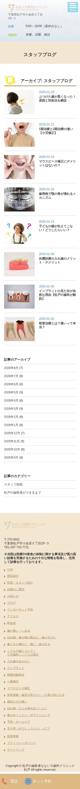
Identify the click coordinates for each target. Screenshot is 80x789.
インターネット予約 (20, 609)
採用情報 (13, 736)
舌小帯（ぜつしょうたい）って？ (28, 728)
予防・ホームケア (18, 721)
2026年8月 (11, 368)
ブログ (11, 602)
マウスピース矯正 (18, 688)
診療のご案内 (15, 589)
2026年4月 (11, 400)
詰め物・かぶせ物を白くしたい (27, 708)
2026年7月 (11, 376)
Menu (73, 10)
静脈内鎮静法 (15, 674)
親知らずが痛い (17, 701)
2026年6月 (11, 384)
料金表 (11, 623)
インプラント (15, 668)
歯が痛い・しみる (18, 630)
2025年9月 (11, 457)
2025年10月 (12, 449)
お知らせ (13, 596)
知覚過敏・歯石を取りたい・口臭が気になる (36, 695)
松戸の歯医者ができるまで (22, 492)
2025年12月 (12, 433)
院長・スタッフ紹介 (20, 582)
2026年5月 (11, 392)
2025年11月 (12, 441)
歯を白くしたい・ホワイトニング (28, 715)
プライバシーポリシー (21, 743)
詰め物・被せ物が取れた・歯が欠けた (31, 637)
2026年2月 (11, 416)
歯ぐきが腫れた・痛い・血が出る (28, 644)
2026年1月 (11, 425)
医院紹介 (13, 576)
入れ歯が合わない (18, 661)
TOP (10, 569)
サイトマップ (15, 749)
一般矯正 (13, 681)
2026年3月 (11, 408)
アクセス (13, 616)
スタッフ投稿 (13, 484)
